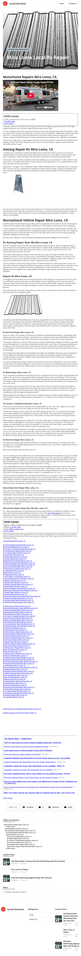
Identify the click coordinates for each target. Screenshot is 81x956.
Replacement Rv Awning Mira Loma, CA (17, 561)
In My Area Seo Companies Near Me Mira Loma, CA (22, 709)
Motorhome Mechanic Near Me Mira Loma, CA (20, 590)
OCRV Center (9, 123)
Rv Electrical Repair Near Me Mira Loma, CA (19, 563)
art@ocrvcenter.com (16, 529)
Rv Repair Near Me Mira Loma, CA (15, 582)
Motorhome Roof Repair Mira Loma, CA (17, 567)
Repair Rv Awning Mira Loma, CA (15, 649)
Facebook (30, 807)
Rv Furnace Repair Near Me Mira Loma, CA (18, 624)
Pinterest (55, 807)
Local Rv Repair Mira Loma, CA (14, 541)
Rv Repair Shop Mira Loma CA (18, 49)
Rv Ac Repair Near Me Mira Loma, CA (16, 553)
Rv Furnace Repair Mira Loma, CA (15, 675)
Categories (73, 3)
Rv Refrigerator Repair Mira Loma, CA (17, 569)
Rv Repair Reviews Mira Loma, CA (15, 557)
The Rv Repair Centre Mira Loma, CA (16, 576)
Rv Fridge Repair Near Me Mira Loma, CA (18, 600)
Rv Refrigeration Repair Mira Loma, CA (17, 551)
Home (62, 3)
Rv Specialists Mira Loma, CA (13, 555)
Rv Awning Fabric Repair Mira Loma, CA (17, 632)
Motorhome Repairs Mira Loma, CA (16, 547)
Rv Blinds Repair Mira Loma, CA (14, 559)
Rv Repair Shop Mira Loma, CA (14, 580)
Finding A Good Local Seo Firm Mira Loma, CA (19, 713)
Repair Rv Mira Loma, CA (12, 572)
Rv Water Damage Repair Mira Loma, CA (18, 584)
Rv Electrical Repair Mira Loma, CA (19, 836)
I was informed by (53, 513)
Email (70, 807)
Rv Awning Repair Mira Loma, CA (15, 594)
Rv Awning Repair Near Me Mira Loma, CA (18, 545)
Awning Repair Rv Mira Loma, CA (15, 586)
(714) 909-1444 (9, 121)
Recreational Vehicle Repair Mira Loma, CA (18, 659)
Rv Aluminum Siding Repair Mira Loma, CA (18, 602)
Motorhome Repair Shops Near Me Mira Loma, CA (21, 596)
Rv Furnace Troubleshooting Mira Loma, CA (19, 549)
